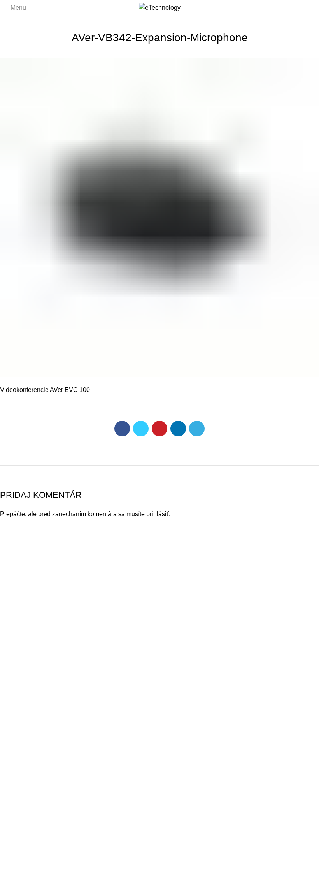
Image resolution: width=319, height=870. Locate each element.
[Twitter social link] (141, 428)
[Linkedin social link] (178, 428)
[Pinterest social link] (159, 428)
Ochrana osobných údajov (228, 854)
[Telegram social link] (197, 428)
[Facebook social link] (122, 428)
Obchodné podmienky (292, 854)
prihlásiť (157, 514)
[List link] (159, 586)
